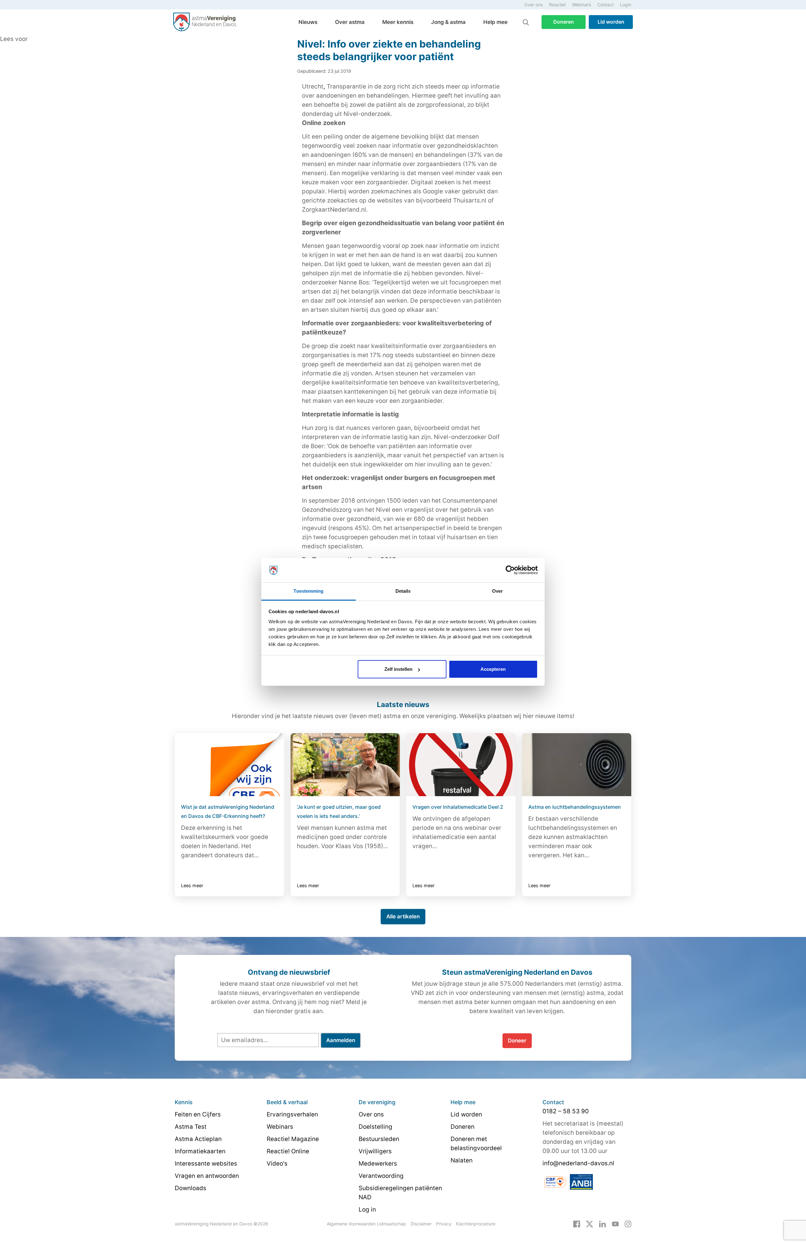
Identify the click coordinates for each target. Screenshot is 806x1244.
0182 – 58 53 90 (565, 1111)
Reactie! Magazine (293, 1139)
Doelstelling (375, 1126)
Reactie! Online (288, 1151)
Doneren (563, 22)
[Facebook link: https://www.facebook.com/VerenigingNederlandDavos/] (576, 1223)
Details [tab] (403, 591)
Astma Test (191, 1126)
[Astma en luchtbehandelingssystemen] (577, 764)
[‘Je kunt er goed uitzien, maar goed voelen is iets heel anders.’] (345, 764)
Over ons (533, 4)
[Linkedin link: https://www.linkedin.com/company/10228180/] (602, 1223)
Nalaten (462, 1160)
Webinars (581, 4)
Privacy (443, 1223)
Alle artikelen (403, 916)
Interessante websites (206, 1163)
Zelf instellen (398, 669)
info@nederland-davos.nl (578, 1163)
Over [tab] (497, 591)
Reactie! (557, 4)
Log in (367, 1209)
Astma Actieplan (198, 1139)
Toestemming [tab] (308, 591)
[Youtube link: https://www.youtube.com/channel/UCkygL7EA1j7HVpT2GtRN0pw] (615, 1223)
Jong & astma (448, 22)
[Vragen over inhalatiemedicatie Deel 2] (461, 764)
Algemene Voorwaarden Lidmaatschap (366, 1223)
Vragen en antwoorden (207, 1175)
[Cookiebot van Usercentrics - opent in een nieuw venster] (510, 570)
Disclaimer (421, 1223)
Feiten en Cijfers (198, 1114)
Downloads (190, 1188)
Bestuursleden (379, 1139)
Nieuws (307, 22)
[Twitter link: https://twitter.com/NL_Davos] (589, 1223)
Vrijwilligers (375, 1151)
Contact (605, 4)
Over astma (350, 22)
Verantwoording (381, 1175)
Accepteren (493, 669)
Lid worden (611, 22)
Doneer (517, 1040)
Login (625, 4)
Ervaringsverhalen (292, 1114)
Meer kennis (397, 22)
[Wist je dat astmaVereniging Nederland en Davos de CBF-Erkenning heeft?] (229, 764)
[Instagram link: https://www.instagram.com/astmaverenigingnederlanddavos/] (628, 1223)
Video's (277, 1163)
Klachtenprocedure (475, 1223)
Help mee (495, 22)
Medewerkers (378, 1163)
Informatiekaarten (200, 1151)
